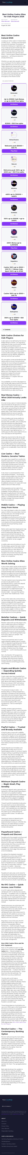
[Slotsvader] (14, 88)
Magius (14, 287)
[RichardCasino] (14, 135)
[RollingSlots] (14, 307)
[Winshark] (14, 113)
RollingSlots (14, 311)
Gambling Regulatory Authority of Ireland (12, 1139)
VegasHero (14, 261)
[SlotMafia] (14, 208)
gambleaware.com (5, 1114)
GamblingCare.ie (5, 1141)
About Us (3, 1121)
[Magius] (14, 283)
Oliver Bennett (5, 21)
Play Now (14, 151)
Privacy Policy (5, 1126)
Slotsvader (14, 93)
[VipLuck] (14, 159)
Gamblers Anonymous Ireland (9, 1146)
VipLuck (14, 164)
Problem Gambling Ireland (8, 1144)
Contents (7, 329)
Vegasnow (14, 237)
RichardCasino (14, 140)
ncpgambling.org (16, 1114)
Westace (14, 188)
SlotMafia (14, 212)
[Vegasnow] (14, 232)
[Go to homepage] (7, 3)
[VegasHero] (14, 256)
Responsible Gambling (7, 1131)
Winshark (14, 117)
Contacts (3, 1123)
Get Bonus (14, 104)
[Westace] (14, 183)
